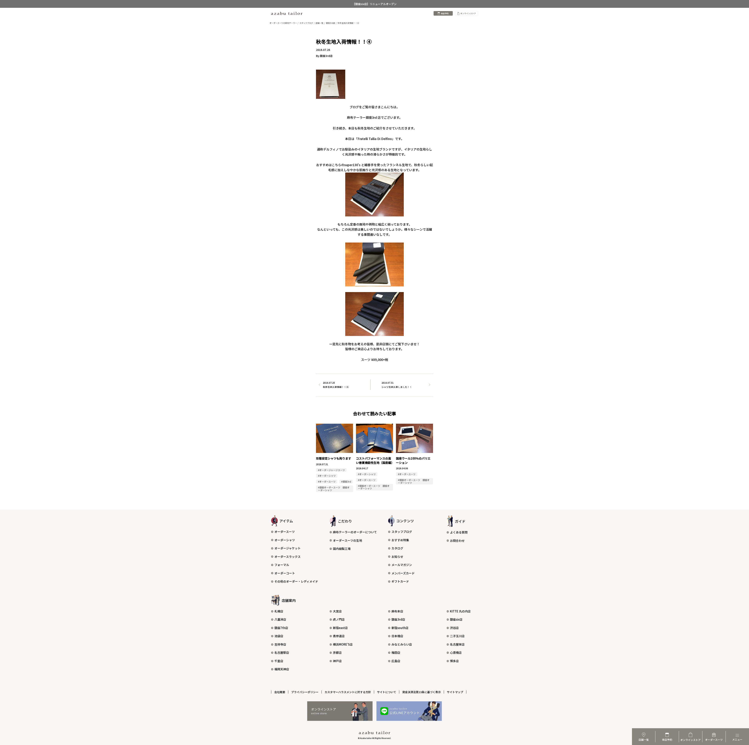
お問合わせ (457, 541)
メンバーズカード (403, 573)
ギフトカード (400, 581)
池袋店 (278, 636)
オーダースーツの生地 (347, 540)
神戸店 (337, 661)
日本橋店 (397, 636)
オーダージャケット (287, 548)
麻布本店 (397, 611)
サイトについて (386, 692)
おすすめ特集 (400, 540)
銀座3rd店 (398, 619)
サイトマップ (455, 692)
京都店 (337, 652)
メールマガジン (401, 565)
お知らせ (397, 557)
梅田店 (395, 652)
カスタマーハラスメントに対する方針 (348, 692)
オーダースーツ (284, 532)
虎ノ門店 (339, 619)
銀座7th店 (281, 628)
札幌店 (278, 611)
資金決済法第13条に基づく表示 (421, 692)
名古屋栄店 (457, 644)
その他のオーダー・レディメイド (296, 581)
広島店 (395, 661)
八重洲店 (280, 619)
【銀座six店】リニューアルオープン (374, 4)
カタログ (397, 548)
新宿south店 (399, 628)
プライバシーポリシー (305, 692)
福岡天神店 (281, 669)
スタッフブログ (401, 532)
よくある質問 (459, 532)
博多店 (454, 661)
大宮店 (337, 611)
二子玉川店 (457, 636)
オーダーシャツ (284, 540)
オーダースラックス (287, 557)
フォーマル (281, 565)
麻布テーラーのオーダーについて (355, 532)
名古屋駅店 (281, 652)
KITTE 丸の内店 (460, 611)
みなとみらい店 (401, 644)
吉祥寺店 (280, 644)
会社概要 (279, 692)
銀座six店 (456, 619)
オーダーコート (284, 573)
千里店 (278, 661)
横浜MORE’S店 (343, 644)
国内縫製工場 (342, 549)
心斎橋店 (456, 652)
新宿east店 (340, 628)
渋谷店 (454, 628)
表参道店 (339, 636)
